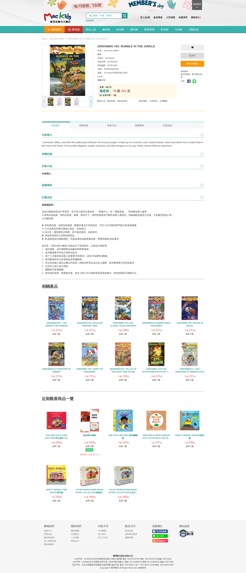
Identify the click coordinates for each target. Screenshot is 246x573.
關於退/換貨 (49, 537)
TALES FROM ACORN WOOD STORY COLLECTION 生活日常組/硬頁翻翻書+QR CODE (123, 492)
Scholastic (109, 58)
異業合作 (75, 541)
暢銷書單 (56, 29)
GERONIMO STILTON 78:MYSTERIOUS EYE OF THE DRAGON (156, 372)
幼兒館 (120, 29)
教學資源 (149, 29)
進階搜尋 (90, 20)
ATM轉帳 (102, 531)
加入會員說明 (50, 541)
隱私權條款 (49, 544)
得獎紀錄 (83, 125)
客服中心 (48, 531)
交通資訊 (75, 534)
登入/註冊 (145, 17)
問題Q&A (48, 534)
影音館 (164, 29)
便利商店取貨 (131, 534)
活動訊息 (194, 29)
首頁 (44, 39)
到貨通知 (193, 63)
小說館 (178, 29)
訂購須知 (167, 125)
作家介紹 (111, 125)
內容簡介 (55, 125)
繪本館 (106, 29)
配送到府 (129, 531)
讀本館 (134, 29)
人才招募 (75, 537)
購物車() (196, 17)
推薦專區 (139, 125)
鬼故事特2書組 (89, 435)
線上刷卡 (102, 534)
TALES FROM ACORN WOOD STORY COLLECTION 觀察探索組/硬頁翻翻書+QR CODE (89, 492)
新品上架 (91, 29)
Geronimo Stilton (56, 39)
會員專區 (158, 17)
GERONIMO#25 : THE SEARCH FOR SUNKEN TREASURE (56, 326)
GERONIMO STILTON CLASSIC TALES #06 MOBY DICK (123, 326)
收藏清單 (183, 17)
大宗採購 (170, 17)
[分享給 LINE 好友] (195, 81)
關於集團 (75, 531)
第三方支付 (103, 537)
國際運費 (129, 537)
